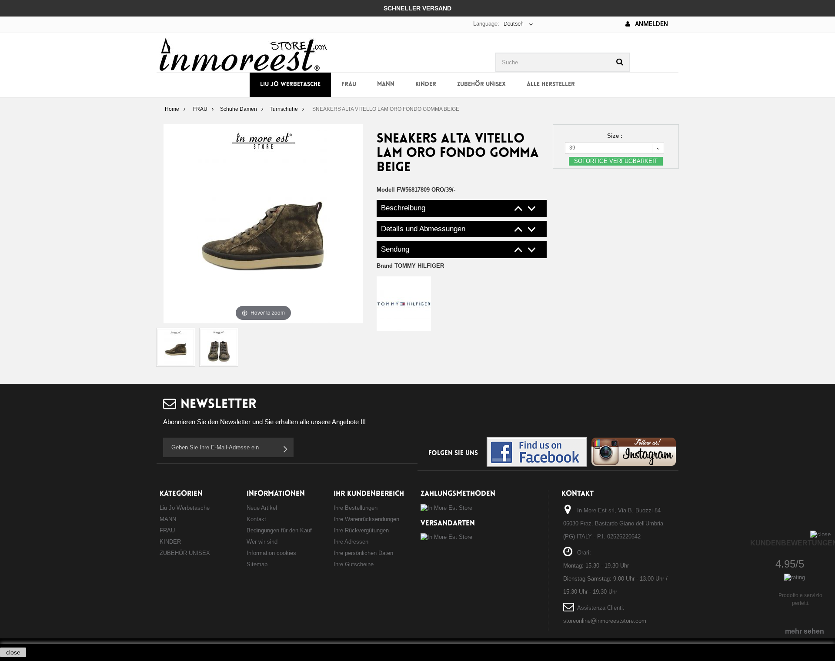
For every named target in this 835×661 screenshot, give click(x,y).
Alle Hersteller (551, 84)
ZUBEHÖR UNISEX (481, 84)
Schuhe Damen (238, 109)
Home (172, 109)
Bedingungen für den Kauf (279, 530)
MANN (385, 84)
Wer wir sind (262, 541)
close (13, 652)
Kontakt (256, 519)
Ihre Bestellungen (355, 508)
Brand (410, 265)
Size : (615, 136)
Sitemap (257, 564)
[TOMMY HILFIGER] (404, 303)
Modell (386, 189)
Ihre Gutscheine (354, 564)
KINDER (425, 84)
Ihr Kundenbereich (369, 494)
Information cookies (271, 553)
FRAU (348, 84)
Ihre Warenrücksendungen (366, 519)
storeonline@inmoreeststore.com (604, 621)
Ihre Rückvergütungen (361, 530)
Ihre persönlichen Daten (363, 553)
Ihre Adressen (351, 541)
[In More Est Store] (243, 53)
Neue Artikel (262, 508)
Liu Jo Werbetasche (290, 84)
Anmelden (651, 23)
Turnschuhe (284, 109)
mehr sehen (804, 631)
